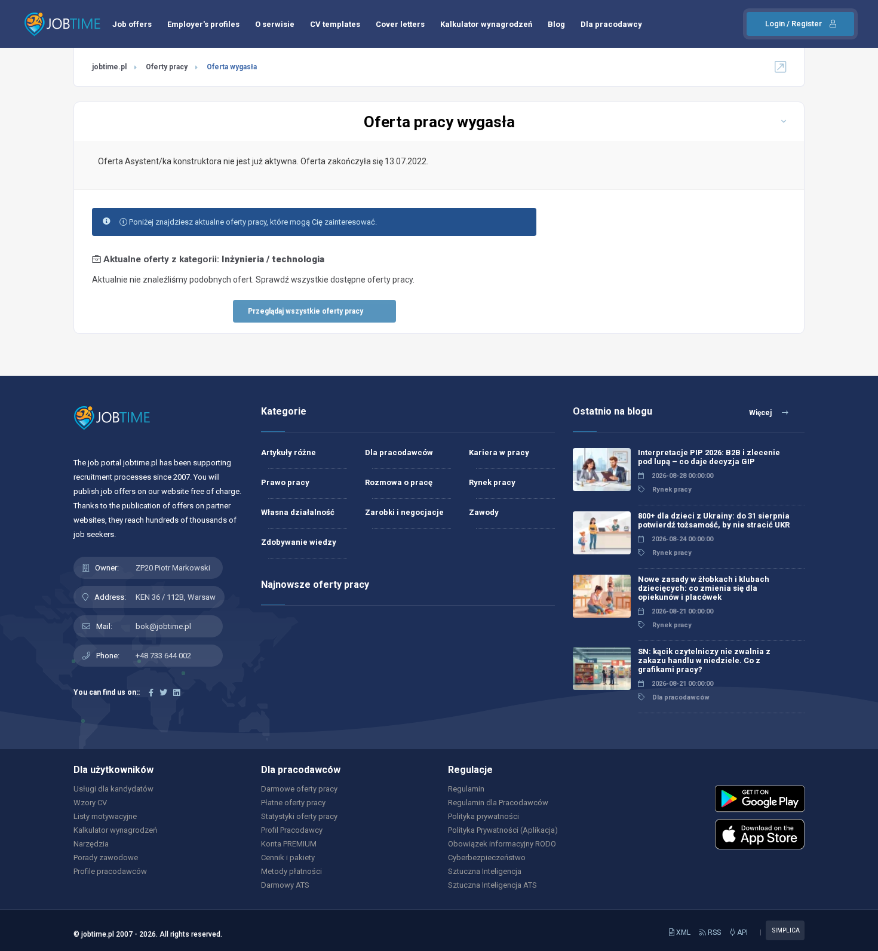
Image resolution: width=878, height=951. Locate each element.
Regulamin (466, 788)
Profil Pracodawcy (292, 830)
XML (682, 932)
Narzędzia (91, 843)
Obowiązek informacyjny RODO (502, 843)
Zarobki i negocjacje (404, 512)
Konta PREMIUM (289, 843)
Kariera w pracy (499, 452)
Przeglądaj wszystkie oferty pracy (305, 311)
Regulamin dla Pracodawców (498, 802)
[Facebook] (151, 692)
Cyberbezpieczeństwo (487, 857)
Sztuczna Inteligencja (484, 871)
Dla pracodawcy (611, 24)
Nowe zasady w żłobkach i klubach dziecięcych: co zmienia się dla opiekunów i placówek (703, 588)
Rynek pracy (492, 482)
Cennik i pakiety (288, 857)
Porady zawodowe (105, 857)
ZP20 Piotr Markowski (173, 567)
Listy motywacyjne (105, 816)
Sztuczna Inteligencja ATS (492, 885)
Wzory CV (90, 802)
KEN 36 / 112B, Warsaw (176, 597)
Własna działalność (297, 512)
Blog (556, 24)
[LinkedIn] (176, 692)
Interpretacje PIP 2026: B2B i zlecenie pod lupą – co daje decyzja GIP (709, 457)
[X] (163, 692)
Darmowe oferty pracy (299, 788)
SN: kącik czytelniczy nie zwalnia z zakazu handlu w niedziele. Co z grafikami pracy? (704, 660)
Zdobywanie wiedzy (298, 542)
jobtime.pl (109, 67)
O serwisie (274, 24)
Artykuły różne (288, 452)
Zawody (484, 512)
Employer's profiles (203, 24)
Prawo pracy (285, 482)
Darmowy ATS (285, 885)
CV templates (335, 24)
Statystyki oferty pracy (299, 816)
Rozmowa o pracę (398, 482)
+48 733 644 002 (163, 655)
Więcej (761, 413)
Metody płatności (291, 871)
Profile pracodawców (110, 871)
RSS (713, 932)
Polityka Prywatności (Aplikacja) (503, 830)
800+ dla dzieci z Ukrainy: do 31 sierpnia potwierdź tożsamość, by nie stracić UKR (714, 520)
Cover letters (400, 24)
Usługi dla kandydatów (113, 788)
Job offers (132, 24)
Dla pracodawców (399, 452)
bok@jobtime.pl (163, 626)
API (741, 932)
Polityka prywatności (483, 816)
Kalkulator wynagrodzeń (486, 24)
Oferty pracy (167, 67)
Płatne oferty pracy (293, 802)
